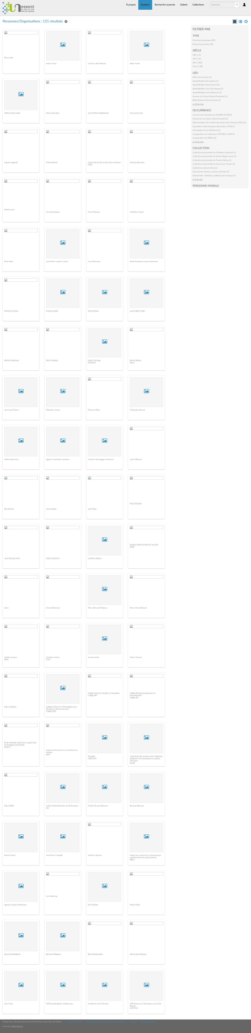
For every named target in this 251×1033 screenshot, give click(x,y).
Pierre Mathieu (52, 360)
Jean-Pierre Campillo (54, 855)
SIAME (132, 763)
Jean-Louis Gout (136, 113)
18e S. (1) (197, 55)
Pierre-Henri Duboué (138, 608)
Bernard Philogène (53, 954)
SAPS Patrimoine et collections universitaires (106, 1022)
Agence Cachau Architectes (15, 905)
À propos (131, 5)
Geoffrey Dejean (94, 558)
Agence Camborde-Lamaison (57, 459)
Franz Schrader (136, 504)
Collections (198, 5)
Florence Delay (94, 410)
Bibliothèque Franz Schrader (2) (207, 100)
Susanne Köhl (93, 657)
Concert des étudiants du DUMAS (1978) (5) (212, 115)
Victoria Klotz (93, 311)
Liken (6, 608)
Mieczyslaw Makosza (138, 954)
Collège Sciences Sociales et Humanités (104, 693)
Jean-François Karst (12, 558)
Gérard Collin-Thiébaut (97, 63)
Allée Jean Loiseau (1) (202, 77)
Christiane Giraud (137, 212)
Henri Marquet (94, 212)
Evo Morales (93, 905)
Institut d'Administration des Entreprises (62, 806)
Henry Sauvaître (52, 113)
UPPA (90, 165)
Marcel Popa (135, 905)
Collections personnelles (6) (205, 168)
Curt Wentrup (51, 896)
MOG (6, 660)
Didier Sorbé (135, 63)
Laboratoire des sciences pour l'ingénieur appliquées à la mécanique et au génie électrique (146, 758)
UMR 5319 (92, 758)
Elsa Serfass (9, 509)
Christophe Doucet (137, 410)
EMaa (132, 547)
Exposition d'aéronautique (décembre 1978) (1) (214, 126)
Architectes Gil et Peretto (98, 1004)
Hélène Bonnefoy (11, 459)
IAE (47, 808)
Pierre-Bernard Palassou (97, 608)
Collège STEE (51, 711)
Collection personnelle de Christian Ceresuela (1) (214, 153)
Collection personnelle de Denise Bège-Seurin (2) (214, 156)
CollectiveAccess (17, 1026)
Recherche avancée (165, 5)
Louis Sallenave (136, 459)
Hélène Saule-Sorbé (12, 113)
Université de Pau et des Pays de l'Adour (104, 162)
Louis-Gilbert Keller (137, 311)
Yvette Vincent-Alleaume (98, 806)
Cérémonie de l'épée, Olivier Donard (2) (210, 119)
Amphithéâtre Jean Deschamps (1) (208, 89)
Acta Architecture (53, 608)
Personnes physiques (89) (204, 40)
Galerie (183, 5)
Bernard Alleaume (137, 806)
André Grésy (51, 63)
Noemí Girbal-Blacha (12, 954)
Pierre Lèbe (8, 58)
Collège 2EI (134, 698)
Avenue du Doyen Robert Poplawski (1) (210, 96)
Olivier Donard (136, 657)
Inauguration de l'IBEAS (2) (204, 138)
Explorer (145, 5)
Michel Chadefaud (11, 360)
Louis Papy (92, 509)
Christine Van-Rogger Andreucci (101, 459)
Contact (133, 1022)
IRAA (48, 755)
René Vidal (8, 261)
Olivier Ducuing (94, 360)
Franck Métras (52, 162)
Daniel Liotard (9, 855)
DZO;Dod (92, 363)
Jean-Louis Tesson (11, 410)
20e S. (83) (197, 63)
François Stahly (52, 311)
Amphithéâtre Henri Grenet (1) (206, 85)
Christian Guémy (53, 657)
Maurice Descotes (137, 162)
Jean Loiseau (51, 509)
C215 (48, 660)
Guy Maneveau (94, 261)
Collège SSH (92, 695)
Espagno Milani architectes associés (144, 545)
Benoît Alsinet (135, 360)
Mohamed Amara (11, 311)
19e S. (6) (197, 59)
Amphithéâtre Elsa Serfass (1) (205, 81)
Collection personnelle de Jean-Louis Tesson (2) (214, 164)
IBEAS (132, 860)
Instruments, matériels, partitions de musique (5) (214, 176)
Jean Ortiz (8, 1004)
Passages (91, 756)
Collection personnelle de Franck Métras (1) (212, 160)
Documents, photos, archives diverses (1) (211, 172)
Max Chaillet (9, 806)
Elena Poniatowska (95, 954)
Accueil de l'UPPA (74, 1022)
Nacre (132, 363)
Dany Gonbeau (10, 707)
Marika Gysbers (10, 657)
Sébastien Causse (53, 410)
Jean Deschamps (53, 212)
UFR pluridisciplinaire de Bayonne (59, 1004)
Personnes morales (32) (203, 44)
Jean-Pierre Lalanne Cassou (57, 261)
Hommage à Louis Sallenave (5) (206, 130)
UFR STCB (134, 1008)
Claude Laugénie (11, 162)
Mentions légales (148, 1022)
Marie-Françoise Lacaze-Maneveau (144, 261)
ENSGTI (7, 747)
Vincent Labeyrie (95, 855)
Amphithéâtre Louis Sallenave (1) (207, 92)
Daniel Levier (9, 210)
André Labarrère (52, 558)
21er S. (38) (198, 66)
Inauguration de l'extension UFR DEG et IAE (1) (214, 134)
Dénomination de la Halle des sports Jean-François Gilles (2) (219, 122)
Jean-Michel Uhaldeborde (98, 113)
